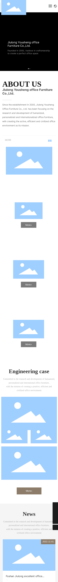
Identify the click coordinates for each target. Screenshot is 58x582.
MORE (8, 140)
